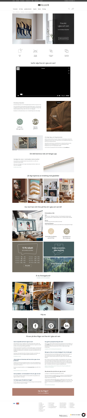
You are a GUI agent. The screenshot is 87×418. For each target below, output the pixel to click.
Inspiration (37, 0)
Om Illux (17, 0)
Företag (44, 9)
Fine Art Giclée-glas (56, 376)
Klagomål (41, 408)
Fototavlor (15, 9)
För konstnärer (51, 405)
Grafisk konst (71, 407)
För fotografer (51, 404)
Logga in (41, 0)
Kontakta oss (28, 0)
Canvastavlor (71, 405)
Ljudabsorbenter (28, 9)
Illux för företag (51, 403)
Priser (14, 0)
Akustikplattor (72, 404)
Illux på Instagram (63, 404)
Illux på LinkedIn (63, 405)
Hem (14, 12)
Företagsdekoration (52, 407)
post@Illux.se (67, 147)
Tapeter (35, 9)
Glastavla (22, 12)
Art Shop (21, 9)
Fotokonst (71, 406)
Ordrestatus (41, 407)
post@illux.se (48, 344)
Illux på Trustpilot (63, 407)
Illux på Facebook (63, 403)
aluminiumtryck (58, 380)
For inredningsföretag (52, 406)
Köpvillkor (41, 405)
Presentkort (22, 0)
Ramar (39, 9)
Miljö (32, 0)
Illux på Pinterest (63, 406)
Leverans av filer (42, 409)
